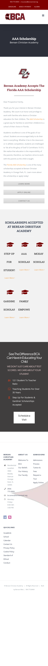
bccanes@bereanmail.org (29, 2)
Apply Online (38, 482)
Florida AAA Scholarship (16, 165)
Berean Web (19, 589)
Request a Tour (37, 477)
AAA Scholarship (36, 119)
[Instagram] (9, 517)
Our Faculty (23, 475)
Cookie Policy (8, 551)
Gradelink (7, 533)
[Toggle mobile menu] (43, 15)
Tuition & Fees (37, 469)
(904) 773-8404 (11, 490)
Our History (23, 471)
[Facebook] (5, 517)
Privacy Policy (9, 548)
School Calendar (7, 539)
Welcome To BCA (23, 462)
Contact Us (7, 544)
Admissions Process (37, 462)
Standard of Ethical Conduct (8, 559)
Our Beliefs (22, 467)
